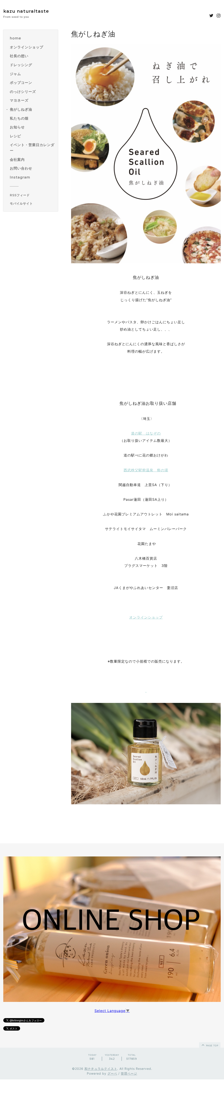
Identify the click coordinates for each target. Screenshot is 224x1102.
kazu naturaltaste (26, 11)
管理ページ (129, 1073)
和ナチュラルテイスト (100, 1068)
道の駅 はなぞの (146, 433)
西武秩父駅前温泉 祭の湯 (146, 470)
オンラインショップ (146, 617)
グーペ (112, 1073)
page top (211, 1045)
